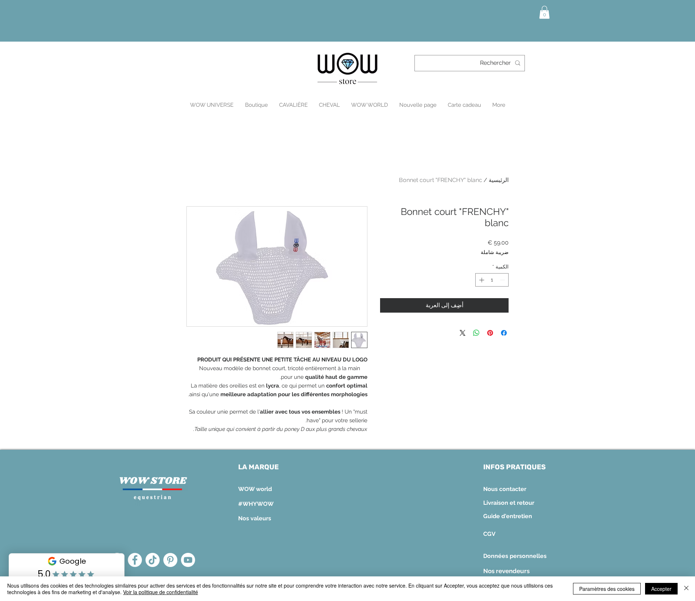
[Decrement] (502, 280)
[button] (544, 12)
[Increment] (480, 280)
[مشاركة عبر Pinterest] (490, 333)
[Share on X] (462, 333)
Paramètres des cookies (607, 588)
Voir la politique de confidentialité (160, 592)
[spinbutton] (491, 280)
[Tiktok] (153, 560)
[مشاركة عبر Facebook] (504, 333)
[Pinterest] (170, 560)
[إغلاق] (686, 588)
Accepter (661, 588)
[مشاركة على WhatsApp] (476, 333)
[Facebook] (135, 560)
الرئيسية (499, 180)
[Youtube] (188, 560)
